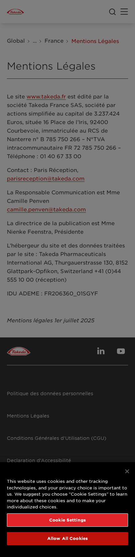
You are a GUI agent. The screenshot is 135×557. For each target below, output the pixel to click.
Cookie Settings (67, 520)
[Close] (127, 471)
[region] (67, 509)
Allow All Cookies (67, 538)
